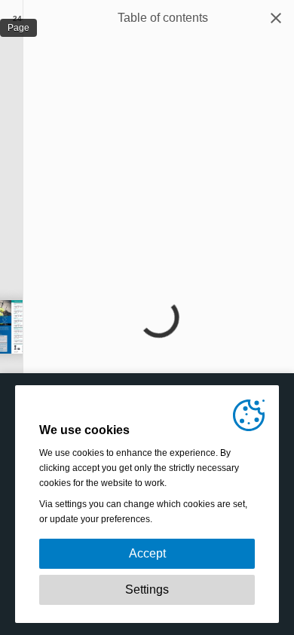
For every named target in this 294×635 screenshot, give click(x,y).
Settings (147, 589)
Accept (147, 553)
